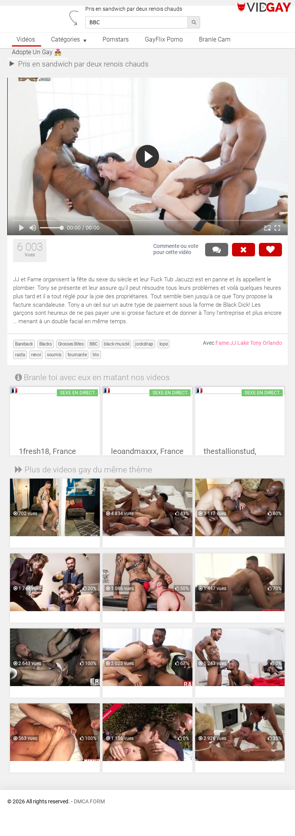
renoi (36, 354)
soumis (54, 354)
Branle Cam (214, 39)
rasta (20, 354)
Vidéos (26, 39)
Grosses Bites (71, 344)
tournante (77, 354)
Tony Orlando (266, 343)
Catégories (65, 39)
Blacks (45, 344)
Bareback (24, 344)
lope (163, 344)
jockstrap (144, 344)
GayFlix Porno (164, 39)
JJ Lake (239, 343)
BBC (93, 344)
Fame (222, 343)
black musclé (116, 344)
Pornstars (116, 39)
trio (96, 354)
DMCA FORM (89, 801)
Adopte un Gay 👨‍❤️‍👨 (36, 52)
